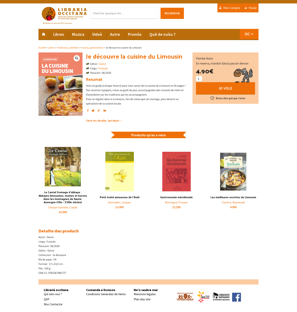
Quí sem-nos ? (53, 294)
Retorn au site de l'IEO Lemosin (58, 23)
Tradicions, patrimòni (68, 47)
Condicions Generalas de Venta (106, 294)
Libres (51, 47)
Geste (102, 63)
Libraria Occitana (64, 14)
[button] (77, 58)
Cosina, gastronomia (92, 47)
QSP (46, 299)
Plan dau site (142, 299)
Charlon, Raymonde (233, 202)
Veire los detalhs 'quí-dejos (102, 120)
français (103, 68)
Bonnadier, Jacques (119, 202)
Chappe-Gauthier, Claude (62, 207)
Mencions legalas (145, 294)
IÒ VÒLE (225, 88)
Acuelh (42, 47)
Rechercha (172, 13)
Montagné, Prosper (176, 202)
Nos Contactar (53, 304)
